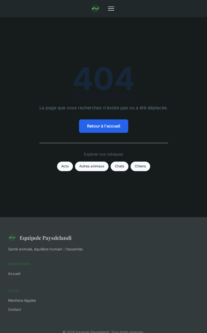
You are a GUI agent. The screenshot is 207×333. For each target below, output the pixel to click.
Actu (65, 166)
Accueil (14, 273)
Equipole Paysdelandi (46, 237)
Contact (14, 309)
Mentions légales (22, 300)
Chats (119, 166)
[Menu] (111, 9)
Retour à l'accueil (103, 126)
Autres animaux (91, 166)
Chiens (140, 166)
